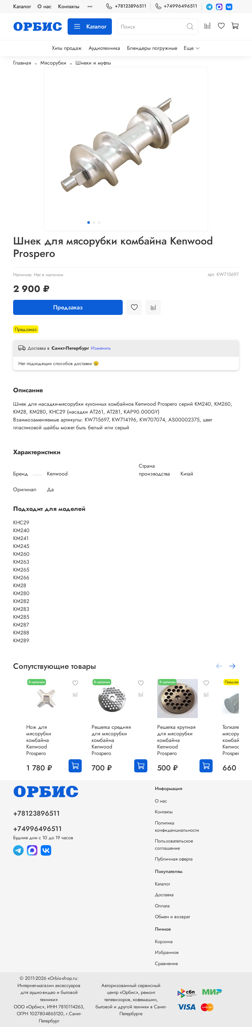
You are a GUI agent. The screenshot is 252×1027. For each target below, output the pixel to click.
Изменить (101, 348)
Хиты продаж (67, 48)
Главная (22, 63)
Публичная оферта (174, 859)
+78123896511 (130, 6)
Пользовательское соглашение (174, 844)
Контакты (68, 6)
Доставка (164, 894)
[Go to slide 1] (88, 222)
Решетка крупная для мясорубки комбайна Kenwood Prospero (176, 740)
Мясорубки (53, 63)
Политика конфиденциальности (177, 826)
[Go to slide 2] (94, 222)
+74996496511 (180, 6)
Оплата (162, 905)
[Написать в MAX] (219, 6)
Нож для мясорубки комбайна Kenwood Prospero (38, 740)
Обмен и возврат (172, 916)
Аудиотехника (104, 48)
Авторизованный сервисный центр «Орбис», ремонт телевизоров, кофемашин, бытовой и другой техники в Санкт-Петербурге (130, 999)
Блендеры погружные (152, 48)
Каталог (22, 6)
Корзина (164, 941)
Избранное (166, 952)
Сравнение (166, 963)
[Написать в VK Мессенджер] (229, 6)
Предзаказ (68, 307)
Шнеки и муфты (93, 63)
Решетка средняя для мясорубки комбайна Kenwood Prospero (111, 740)
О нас (44, 6)
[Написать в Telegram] (209, 6)
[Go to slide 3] (99, 222)
